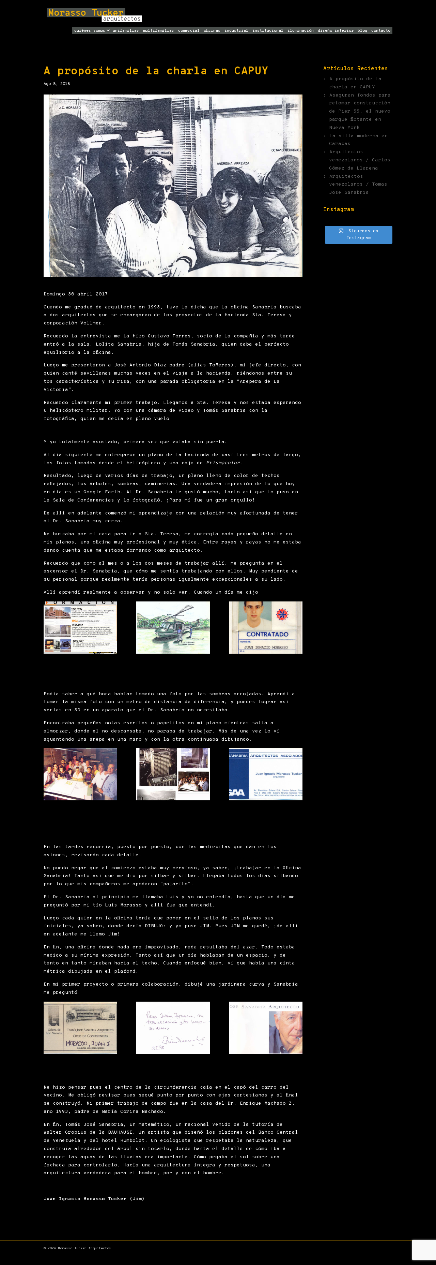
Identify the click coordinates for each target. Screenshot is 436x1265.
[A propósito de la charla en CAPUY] (80, 627)
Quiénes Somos (89, 30)
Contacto (380, 30)
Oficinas (212, 30)
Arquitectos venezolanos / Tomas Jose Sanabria (358, 185)
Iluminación (300, 30)
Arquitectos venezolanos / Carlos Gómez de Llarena (359, 160)
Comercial (189, 30)
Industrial (236, 30)
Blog (362, 30)
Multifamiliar (158, 30)
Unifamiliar (126, 30)
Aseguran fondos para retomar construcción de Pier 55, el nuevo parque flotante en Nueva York (360, 111)
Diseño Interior (336, 30)
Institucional (267, 30)
